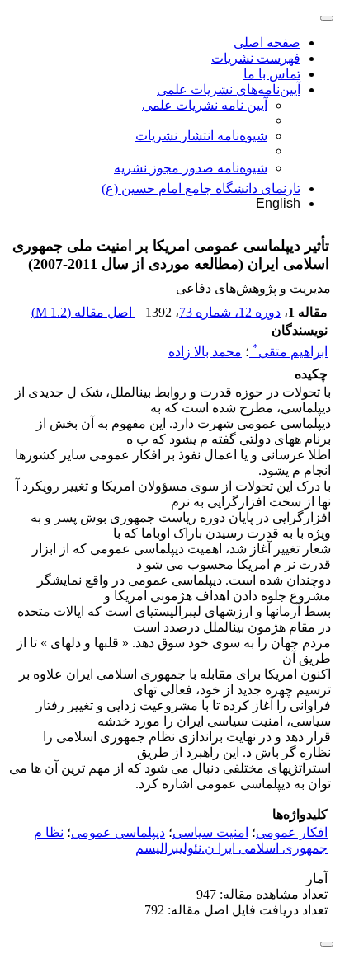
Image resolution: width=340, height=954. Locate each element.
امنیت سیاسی (210, 832)
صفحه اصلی (267, 42)
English (278, 203)
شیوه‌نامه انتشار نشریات (201, 136)
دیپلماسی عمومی (118, 832)
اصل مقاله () (83, 312)
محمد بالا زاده (205, 352)
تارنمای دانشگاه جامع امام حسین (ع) (201, 188)
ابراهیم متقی (290, 352)
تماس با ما (271, 74)
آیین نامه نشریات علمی (204, 105)
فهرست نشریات (255, 58)
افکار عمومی (292, 832)
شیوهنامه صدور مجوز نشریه (190, 168)
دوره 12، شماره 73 (230, 312)
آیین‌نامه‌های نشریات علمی (228, 89)
